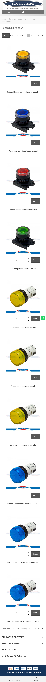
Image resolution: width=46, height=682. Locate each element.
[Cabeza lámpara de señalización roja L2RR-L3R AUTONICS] (23, 178)
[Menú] (9, 12)
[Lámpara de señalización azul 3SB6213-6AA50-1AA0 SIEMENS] (23, 473)
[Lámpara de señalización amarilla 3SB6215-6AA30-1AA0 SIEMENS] (23, 355)
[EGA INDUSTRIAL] (23, 5)
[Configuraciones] (37, 12)
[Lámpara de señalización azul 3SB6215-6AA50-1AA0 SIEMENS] (23, 531)
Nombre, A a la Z (16, 35)
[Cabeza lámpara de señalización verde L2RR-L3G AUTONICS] (23, 237)
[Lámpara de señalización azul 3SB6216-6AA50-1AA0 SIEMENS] (23, 590)
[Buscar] (23, 12)
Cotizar (35, 83)
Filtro (5, 35)
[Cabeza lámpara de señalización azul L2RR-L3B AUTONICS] (23, 120)
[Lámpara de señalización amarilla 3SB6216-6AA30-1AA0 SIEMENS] (23, 414)
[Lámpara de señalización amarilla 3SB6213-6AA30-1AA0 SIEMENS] (23, 296)
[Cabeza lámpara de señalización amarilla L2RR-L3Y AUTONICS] (23, 61)
